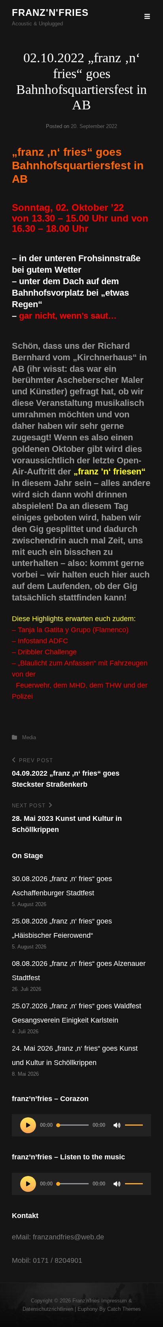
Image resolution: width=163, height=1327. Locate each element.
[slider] (134, 1128)
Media (29, 737)
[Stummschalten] (117, 1125)
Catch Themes (124, 1309)
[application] (81, 1125)
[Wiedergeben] (28, 1125)
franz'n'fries (50, 12)
